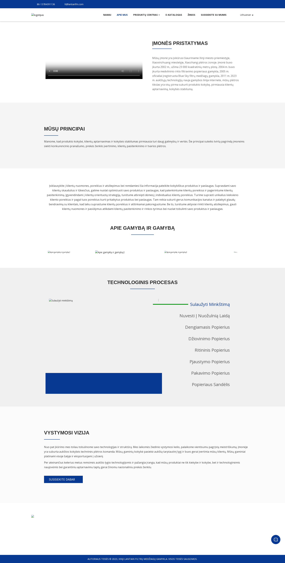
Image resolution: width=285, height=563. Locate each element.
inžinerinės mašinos (181, 536)
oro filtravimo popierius (184, 523)
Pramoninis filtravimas (183, 541)
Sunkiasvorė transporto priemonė (189, 532)
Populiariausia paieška (131, 532)
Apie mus (124, 523)
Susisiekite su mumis (130, 527)
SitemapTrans (126, 536)
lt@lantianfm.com (41, 535)
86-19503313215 (40, 530)
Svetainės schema (129, 541)
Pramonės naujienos (242, 527)
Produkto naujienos (242, 523)
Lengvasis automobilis (183, 527)
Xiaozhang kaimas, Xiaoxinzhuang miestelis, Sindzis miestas (63, 526)
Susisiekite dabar (62, 479)
